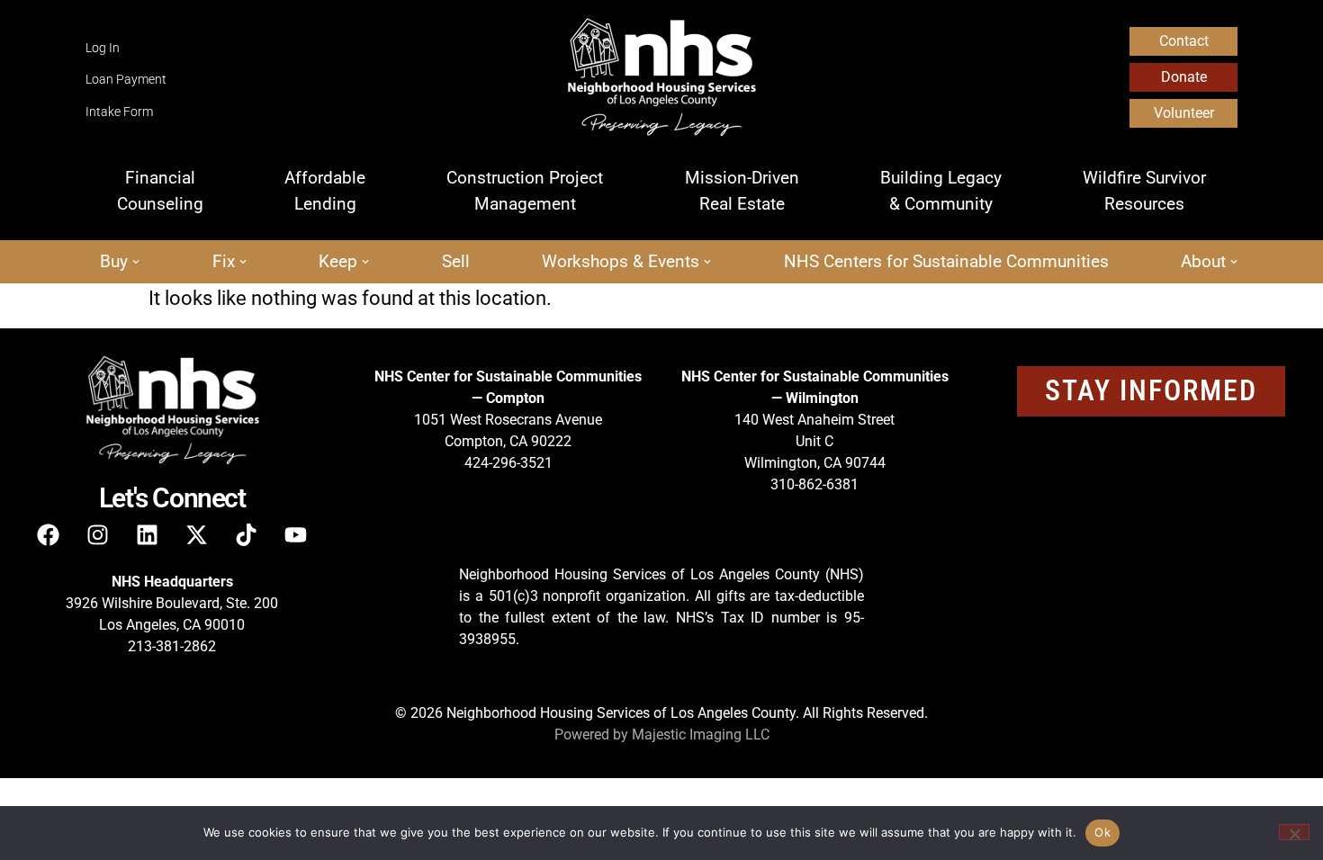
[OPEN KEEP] (365, 262)
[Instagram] (98, 534)
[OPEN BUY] (136, 262)
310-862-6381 (814, 484)
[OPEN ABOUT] (1234, 262)
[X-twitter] (197, 534)
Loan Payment (126, 79)
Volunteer (1184, 112)
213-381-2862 (172, 646)
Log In (103, 48)
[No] (1294, 832)
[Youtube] (296, 534)
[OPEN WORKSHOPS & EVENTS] (707, 262)
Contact (1184, 40)
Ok (1102, 832)
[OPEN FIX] (243, 262)
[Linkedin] (147, 534)
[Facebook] (48, 534)
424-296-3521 (508, 462)
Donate (1184, 76)
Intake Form (119, 112)
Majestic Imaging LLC (701, 734)
